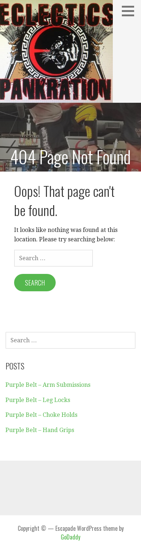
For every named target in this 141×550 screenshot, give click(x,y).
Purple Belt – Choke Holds (41, 414)
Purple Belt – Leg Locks (37, 400)
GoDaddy (70, 537)
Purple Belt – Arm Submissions (47, 384)
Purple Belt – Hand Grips (39, 430)
